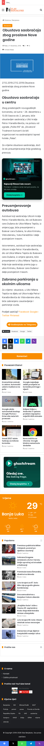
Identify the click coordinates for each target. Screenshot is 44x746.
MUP (34, 705)
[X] (10, 341)
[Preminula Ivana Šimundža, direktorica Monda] (8, 575)
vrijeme (37, 718)
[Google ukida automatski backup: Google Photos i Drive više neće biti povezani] (11, 401)
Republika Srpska (9, 713)
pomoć (14, 709)
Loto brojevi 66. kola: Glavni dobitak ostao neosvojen (29, 621)
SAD (25, 713)
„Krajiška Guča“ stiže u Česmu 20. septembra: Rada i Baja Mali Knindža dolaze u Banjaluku (28, 609)
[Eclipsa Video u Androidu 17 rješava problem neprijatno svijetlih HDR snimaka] (32, 401)
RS (20, 713)
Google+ (34, 311)
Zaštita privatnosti (10, 677)
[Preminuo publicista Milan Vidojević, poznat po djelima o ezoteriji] (8, 548)
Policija (5, 709)
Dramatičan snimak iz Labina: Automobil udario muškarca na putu (11, 385)
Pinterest (14, 315)
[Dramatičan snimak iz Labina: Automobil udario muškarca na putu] (11, 374)
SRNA (30, 718)
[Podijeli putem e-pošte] (4, 346)
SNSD (15, 718)
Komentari (22, 356)
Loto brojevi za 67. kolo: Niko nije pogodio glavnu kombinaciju (28, 585)
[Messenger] (16, 341)
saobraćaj (33, 713)
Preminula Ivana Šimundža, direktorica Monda (29, 573)
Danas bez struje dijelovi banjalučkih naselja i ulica (28, 632)
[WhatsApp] (22, 341)
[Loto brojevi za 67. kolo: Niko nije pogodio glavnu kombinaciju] (8, 586)
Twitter (5, 315)
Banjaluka (15, 20)
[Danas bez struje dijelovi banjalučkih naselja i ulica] (8, 634)
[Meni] (3, 11)
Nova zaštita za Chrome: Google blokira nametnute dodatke (31, 442)
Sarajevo (6, 718)
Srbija (22, 718)
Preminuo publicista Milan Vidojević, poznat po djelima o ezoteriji (29, 548)
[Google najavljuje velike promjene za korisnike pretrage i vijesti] (32, 374)
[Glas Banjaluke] (15, 10)
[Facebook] (4, 341)
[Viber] (34, 341)
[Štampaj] (10, 346)
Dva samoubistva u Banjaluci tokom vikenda (28, 595)
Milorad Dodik (24, 705)
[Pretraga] (41, 11)
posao (22, 709)
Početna (7, 20)
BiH (14, 705)
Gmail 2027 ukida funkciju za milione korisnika (10, 440)
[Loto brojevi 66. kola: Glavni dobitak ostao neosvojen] (8, 623)
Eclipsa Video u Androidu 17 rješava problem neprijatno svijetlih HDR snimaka (32, 412)
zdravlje (6, 722)
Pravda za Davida (33, 709)
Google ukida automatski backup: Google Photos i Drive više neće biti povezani (11, 414)
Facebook (24, 311)
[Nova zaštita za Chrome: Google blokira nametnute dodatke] (32, 430)
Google (22, 331)
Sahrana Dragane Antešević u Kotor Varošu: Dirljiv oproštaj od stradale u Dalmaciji (29, 561)
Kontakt (6, 674)
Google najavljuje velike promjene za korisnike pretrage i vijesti (31, 385)
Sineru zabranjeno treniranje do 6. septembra (23, 2)
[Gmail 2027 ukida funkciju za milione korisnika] (11, 430)
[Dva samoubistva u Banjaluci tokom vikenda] (8, 598)
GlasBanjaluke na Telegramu (23, 324)
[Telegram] (28, 341)
